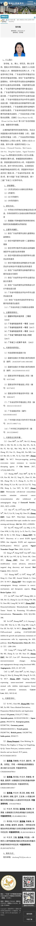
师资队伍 (22, 20)
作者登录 (30, 1)
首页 (18, 20)
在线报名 (30, 4)
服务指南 (29, 914)
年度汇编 (29, 919)
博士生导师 (28, 20)
